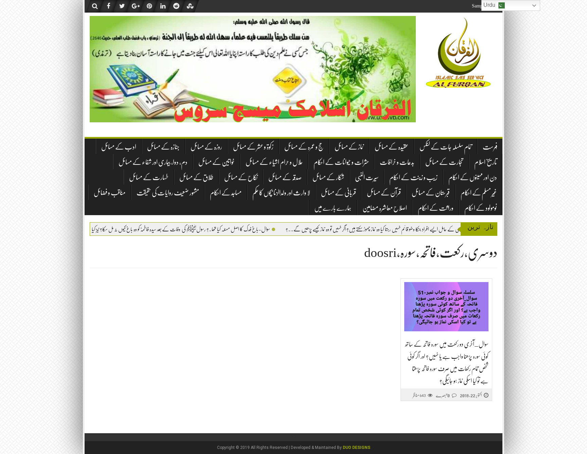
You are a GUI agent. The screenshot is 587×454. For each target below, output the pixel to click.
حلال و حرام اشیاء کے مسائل (274, 162)
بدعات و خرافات (397, 162)
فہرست (490, 147)
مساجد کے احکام (226, 193)
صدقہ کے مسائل (285, 177)
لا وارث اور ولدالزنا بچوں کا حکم (281, 193)
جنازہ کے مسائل (163, 147)
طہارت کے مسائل (148, 177)
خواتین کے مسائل (216, 162)
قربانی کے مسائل (338, 193)
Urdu (490, 5)
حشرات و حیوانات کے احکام (341, 162)
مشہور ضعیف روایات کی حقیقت (168, 193)
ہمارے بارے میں (333, 208)
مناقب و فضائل (110, 193)
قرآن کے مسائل (384, 193)
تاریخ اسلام (485, 162)
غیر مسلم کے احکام (479, 193)
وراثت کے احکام (435, 208)
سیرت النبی (366, 177)
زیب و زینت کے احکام (413, 177)
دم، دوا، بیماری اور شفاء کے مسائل (153, 162)
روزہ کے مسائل (206, 147)
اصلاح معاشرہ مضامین (384, 208)
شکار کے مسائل (328, 177)
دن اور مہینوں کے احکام (472, 177)
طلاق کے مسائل (196, 177)
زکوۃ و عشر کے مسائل (253, 147)
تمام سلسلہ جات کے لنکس (446, 147)
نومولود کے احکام (480, 208)
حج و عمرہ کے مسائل (304, 147)
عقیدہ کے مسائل (392, 147)
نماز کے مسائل (349, 147)
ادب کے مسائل (118, 147)
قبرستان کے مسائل (431, 193)
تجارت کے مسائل (444, 162)
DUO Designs (356, 447)
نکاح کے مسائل (240, 177)
